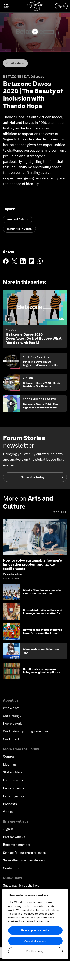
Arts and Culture (36, 357)
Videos (11, 329)
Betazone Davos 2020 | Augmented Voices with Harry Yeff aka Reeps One (42, 365)
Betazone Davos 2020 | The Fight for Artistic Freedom (40, 406)
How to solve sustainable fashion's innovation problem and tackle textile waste (32, 564)
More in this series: (24, 282)
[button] (35, 31)
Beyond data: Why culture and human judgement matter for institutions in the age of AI (42, 613)
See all (60, 512)
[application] (35, 32)
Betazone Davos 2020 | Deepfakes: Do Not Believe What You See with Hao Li (34, 338)
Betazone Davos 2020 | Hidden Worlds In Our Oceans (42, 384)
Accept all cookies (35, 940)
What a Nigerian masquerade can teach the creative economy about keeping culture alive (42, 595)
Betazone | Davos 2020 (24, 76)
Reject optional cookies (35, 930)
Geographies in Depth (39, 399)
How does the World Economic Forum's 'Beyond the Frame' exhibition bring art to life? (42, 633)
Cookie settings (35, 951)
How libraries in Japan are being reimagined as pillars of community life (42, 672)
